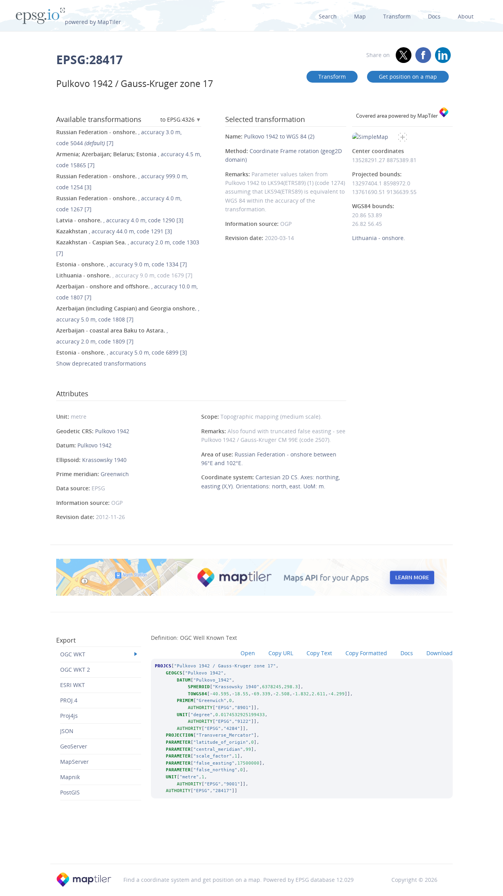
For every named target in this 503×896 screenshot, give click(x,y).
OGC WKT (72, 654)
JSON (66, 731)
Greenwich (115, 474)
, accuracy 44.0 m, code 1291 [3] (114, 231)
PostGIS (70, 792)
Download (439, 653)
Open (247, 653)
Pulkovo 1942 (112, 431)
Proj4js (69, 715)
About (466, 16)
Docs (434, 16)
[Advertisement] (251, 843)
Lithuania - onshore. (378, 238)
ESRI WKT (72, 685)
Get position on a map (408, 76)
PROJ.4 (68, 700)
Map (360, 16)
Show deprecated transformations (101, 363)
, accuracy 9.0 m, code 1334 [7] (121, 264)
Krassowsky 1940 (104, 460)
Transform (397, 16)
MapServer (74, 761)
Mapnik (70, 777)
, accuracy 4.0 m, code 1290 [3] (120, 220)
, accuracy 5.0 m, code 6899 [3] (121, 352)
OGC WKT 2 (75, 669)
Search (328, 16)
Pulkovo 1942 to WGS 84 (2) (279, 136)
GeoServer (73, 746)
